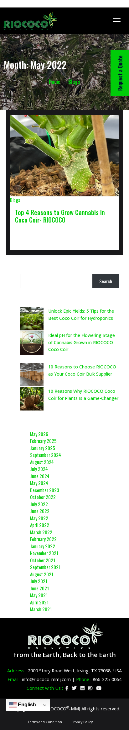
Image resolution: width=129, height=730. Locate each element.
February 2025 (43, 440)
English (26, 704)
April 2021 (39, 602)
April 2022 (39, 524)
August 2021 (41, 574)
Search (105, 281)
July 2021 (38, 581)
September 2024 (45, 454)
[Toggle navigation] (116, 20)
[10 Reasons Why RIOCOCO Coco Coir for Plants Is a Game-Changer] (32, 399)
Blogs (74, 81)
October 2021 (42, 560)
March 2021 (41, 609)
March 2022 (41, 532)
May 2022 (39, 518)
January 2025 (42, 447)
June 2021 (39, 588)
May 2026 (39, 433)
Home (54, 81)
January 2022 (42, 546)
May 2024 (39, 482)
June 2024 (39, 476)
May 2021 (39, 595)
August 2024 (42, 462)
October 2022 (43, 496)
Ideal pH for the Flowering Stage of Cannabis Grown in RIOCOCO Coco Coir (81, 342)
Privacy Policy (82, 722)
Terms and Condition (45, 722)
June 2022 (39, 510)
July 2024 (39, 468)
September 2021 (45, 567)
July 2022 (39, 504)
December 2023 (44, 490)
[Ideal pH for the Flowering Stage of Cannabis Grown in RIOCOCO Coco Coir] (32, 343)
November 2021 (44, 553)
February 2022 (43, 538)
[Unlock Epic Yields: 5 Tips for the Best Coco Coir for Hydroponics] (32, 318)
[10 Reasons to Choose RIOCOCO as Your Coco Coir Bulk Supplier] (32, 374)
